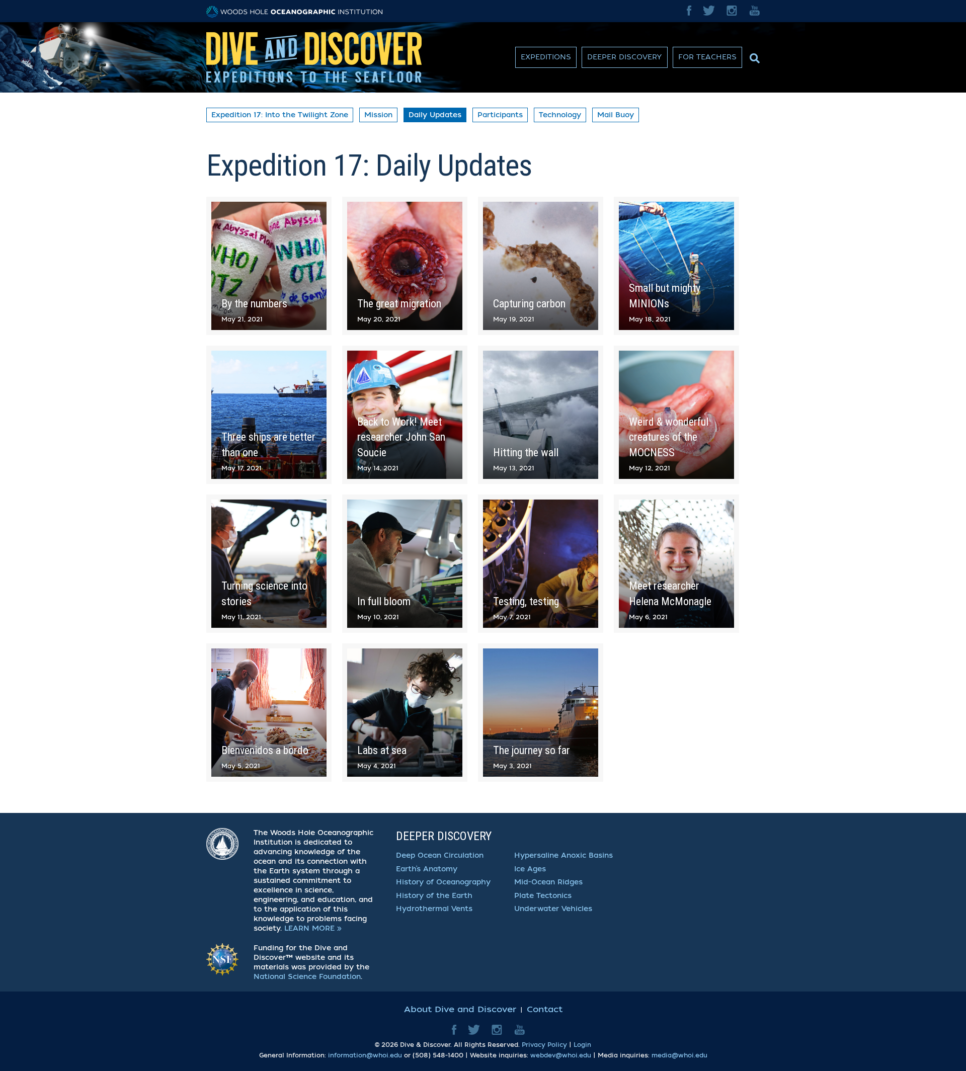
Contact (544, 1009)
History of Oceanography (443, 882)
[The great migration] (404, 266)
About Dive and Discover (460, 1009)
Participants (500, 115)
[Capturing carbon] (540, 266)
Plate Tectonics (543, 895)
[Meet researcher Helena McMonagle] (676, 564)
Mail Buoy (615, 115)
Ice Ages (530, 869)
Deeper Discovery (624, 57)
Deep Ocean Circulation (440, 855)
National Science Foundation (307, 976)
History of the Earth (434, 895)
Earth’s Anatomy (426, 869)
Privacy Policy (544, 1045)
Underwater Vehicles (553, 909)
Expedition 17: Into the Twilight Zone (279, 115)
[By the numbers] (269, 266)
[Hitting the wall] (540, 415)
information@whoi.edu (365, 1055)
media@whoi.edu (679, 1055)
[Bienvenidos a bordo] (269, 712)
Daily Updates (435, 115)
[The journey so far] (540, 712)
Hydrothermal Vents (434, 909)
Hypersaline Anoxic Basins (563, 855)
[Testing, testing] (540, 564)
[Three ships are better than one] (269, 415)
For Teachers (707, 57)
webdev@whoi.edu (560, 1055)
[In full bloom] (404, 564)
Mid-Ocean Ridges (548, 882)
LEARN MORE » (313, 928)
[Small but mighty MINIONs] (676, 266)
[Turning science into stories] (269, 564)
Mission (378, 115)
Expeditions (546, 57)
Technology (560, 115)
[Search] (753, 55)
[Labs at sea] (404, 712)
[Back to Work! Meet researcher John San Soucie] (404, 415)
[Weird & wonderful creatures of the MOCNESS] (676, 415)
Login (582, 1045)
